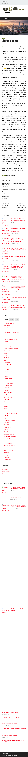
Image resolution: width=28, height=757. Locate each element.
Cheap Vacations (8, 351)
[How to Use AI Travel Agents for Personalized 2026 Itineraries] (6, 248)
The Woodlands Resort (9, 448)
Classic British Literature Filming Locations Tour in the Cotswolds (18, 298)
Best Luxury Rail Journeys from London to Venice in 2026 (18, 257)
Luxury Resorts (7, 399)
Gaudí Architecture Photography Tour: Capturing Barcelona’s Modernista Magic (18, 287)
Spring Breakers (7, 439)
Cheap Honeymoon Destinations (11, 348)
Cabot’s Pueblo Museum (16, 497)
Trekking (4, 38)
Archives (12, 319)
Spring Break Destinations (10, 436)
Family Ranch (7, 369)
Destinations (7, 362)
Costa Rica (6, 353)
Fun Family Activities (9, 374)
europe (12, 175)
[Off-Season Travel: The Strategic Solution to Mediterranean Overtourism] (6, 276)
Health (5, 381)
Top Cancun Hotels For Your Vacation (17, 705)
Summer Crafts (7, 441)
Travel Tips (6, 452)
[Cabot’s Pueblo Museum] (6, 497)
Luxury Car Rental (8, 397)
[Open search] (25, 18)
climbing (8, 175)
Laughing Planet (8, 395)
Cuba (5, 360)
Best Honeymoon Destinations (11, 332)
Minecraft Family (8, 402)
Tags (17, 319)
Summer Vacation (8, 443)
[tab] (5, 319)
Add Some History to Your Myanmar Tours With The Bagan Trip (13, 183)
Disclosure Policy (6, 471)
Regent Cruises (7, 418)
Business (6, 341)
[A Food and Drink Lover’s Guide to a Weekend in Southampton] (6, 219)
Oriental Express (8, 411)
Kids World (6, 390)
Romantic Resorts (8, 429)
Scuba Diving (7, 432)
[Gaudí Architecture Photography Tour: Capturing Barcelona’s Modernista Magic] (6, 286)
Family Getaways (8, 367)
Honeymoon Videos (8, 383)
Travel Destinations (8, 450)
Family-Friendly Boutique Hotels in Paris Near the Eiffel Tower (18, 306)
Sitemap (4, 474)
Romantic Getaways (9, 427)
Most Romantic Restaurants (10, 404)
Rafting (6, 415)
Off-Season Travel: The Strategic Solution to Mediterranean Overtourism (17, 277)
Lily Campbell (13, 43)
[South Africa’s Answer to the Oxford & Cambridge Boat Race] (6, 601)
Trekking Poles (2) (6, 196)
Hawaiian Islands (8, 378)
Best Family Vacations (9, 330)
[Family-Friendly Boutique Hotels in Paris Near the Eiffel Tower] (6, 306)
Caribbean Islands (8, 344)
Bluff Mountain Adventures (10, 339)
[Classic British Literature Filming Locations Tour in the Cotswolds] (6, 298)
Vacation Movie (7, 459)
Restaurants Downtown (9, 420)
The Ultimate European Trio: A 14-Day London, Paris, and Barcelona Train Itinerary (18, 266)
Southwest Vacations (9, 434)
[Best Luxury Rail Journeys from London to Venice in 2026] (6, 256)
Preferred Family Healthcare (10, 413)
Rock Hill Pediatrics (8, 425)
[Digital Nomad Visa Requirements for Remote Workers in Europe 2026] (6, 238)
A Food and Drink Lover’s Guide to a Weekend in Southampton (18, 219)
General (6, 376)
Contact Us (5, 469)
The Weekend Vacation (9, 445)
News (5, 408)
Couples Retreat (8, 358)
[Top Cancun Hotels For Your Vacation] (6, 704)
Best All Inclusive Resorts (10, 328)
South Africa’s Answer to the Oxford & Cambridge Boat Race (18, 601)
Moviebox (6, 406)
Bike (5, 337)
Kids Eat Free (7, 388)
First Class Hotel (8, 371)
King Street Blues (8, 392)
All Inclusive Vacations (9, 323)
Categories (5, 319)
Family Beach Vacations (9, 365)
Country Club (7, 355)
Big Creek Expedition (8, 334)
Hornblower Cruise (8, 385)
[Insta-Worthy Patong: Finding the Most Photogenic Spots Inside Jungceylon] (6, 228)
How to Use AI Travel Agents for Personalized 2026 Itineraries (18, 248)
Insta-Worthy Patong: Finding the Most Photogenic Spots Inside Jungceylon (18, 230)
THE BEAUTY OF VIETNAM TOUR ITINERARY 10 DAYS (14, 190)
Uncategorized (7, 457)
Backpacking (7, 325)
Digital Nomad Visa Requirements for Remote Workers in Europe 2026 (17, 240)
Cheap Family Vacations (9, 346)
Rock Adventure (7, 422)
